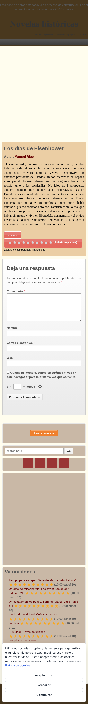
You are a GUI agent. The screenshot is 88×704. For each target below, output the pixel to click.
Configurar (44, 694)
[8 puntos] (41, 242)
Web (10, 357)
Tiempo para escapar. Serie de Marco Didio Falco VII (43, 580)
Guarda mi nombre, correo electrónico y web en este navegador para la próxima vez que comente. (42, 375)
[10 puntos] (51, 242)
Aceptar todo (44, 675)
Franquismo (38, 249)
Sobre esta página (66, 34)
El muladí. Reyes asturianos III (28, 631)
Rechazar (44, 685)
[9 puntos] (46, 242)
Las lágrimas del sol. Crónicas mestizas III (36, 614)
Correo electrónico (20, 342)
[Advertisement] (44, 90)
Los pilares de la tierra (23, 640)
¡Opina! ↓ (12, 235)
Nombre (12, 327)
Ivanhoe (14, 623)
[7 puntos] (37, 242)
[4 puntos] (23, 242)
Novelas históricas (44, 24)
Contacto (82, 34)
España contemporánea (17, 249)
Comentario (16, 291)
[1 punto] (10, 242)
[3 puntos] (19, 242)
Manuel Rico (24, 156)
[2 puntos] (14, 242)
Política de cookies (17, 665)
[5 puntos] (28, 242)
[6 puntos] (32, 242)
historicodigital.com (44, 34)
